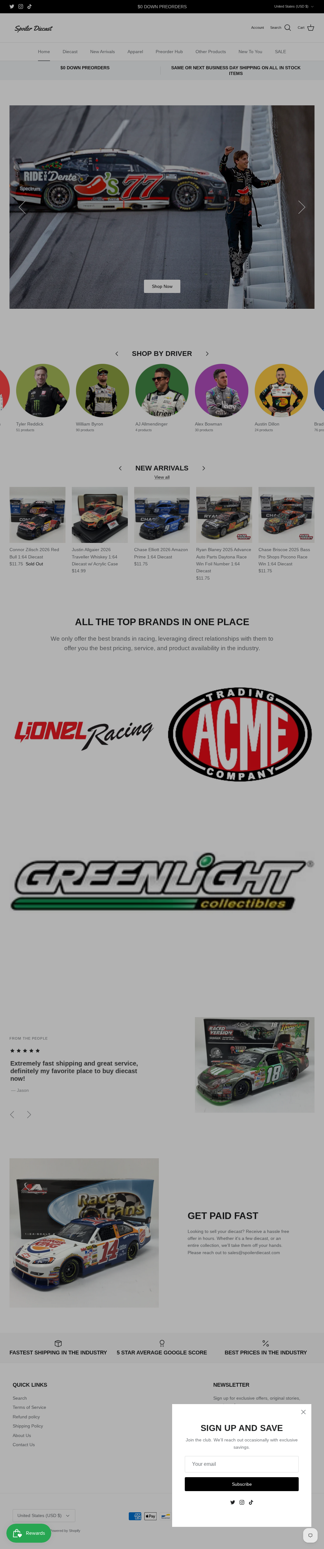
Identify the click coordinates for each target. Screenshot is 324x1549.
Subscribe (242, 1484)
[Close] (303, 1412)
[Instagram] (242, 1502)
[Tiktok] (251, 1502)
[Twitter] (232, 1502)
